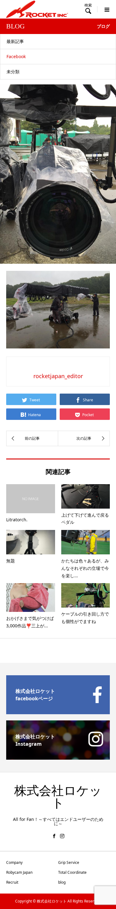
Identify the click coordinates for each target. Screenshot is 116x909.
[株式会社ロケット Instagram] (58, 757)
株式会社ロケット (58, 797)
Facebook (16, 56)
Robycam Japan (19, 872)
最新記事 (15, 41)
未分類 (12, 72)
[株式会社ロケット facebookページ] (58, 711)
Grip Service (68, 862)
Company (14, 862)
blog (62, 882)
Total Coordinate (72, 872)
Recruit (12, 882)
